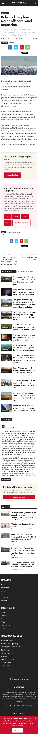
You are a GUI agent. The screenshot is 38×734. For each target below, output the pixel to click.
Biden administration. (13, 232)
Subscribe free (12, 175)
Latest (3, 591)
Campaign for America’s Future (11, 647)
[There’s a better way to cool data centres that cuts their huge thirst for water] (6, 337)
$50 (25, 216)
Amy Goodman (15, 544)
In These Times (6, 666)
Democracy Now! (7, 653)
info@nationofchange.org (23, 705)
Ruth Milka (14, 557)
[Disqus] (19, 450)
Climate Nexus (7, 39)
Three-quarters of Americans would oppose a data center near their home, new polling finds (22, 551)
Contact (3, 628)
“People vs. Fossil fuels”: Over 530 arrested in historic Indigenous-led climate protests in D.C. (9, 260)
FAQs (3, 622)
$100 (8, 223)
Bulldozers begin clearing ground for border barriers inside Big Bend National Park (24, 407)
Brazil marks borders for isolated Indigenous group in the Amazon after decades (24, 347)
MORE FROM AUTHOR (25, 271)
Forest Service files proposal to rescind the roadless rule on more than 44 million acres (25, 327)
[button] (35, 3)
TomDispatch (5, 650)
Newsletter (5, 588)
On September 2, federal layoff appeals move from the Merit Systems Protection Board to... (23, 514)
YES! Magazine (6, 663)
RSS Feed (4, 600)
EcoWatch (12, 42)
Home (3, 585)
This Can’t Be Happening (9, 644)
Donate (3, 616)
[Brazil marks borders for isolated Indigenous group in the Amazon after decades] (6, 347)
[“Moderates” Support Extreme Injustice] (5, 525)
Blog (2, 594)
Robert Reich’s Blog (7, 640)
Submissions (5, 625)
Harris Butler (15, 520)
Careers (3, 619)
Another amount (21, 223)
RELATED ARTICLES (8, 271)
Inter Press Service (7, 659)
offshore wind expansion (9, 235)
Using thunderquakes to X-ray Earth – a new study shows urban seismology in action (24, 291)
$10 (7, 216)
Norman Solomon (16, 529)
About (3, 612)
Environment (5, 13)
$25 (16, 216)
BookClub (4, 597)
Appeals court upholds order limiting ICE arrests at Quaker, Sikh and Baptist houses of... (23, 564)
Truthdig (4, 656)
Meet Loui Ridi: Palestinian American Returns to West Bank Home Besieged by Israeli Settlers (23, 538)
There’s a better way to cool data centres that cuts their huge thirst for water (24, 337)
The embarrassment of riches (29, 258)
